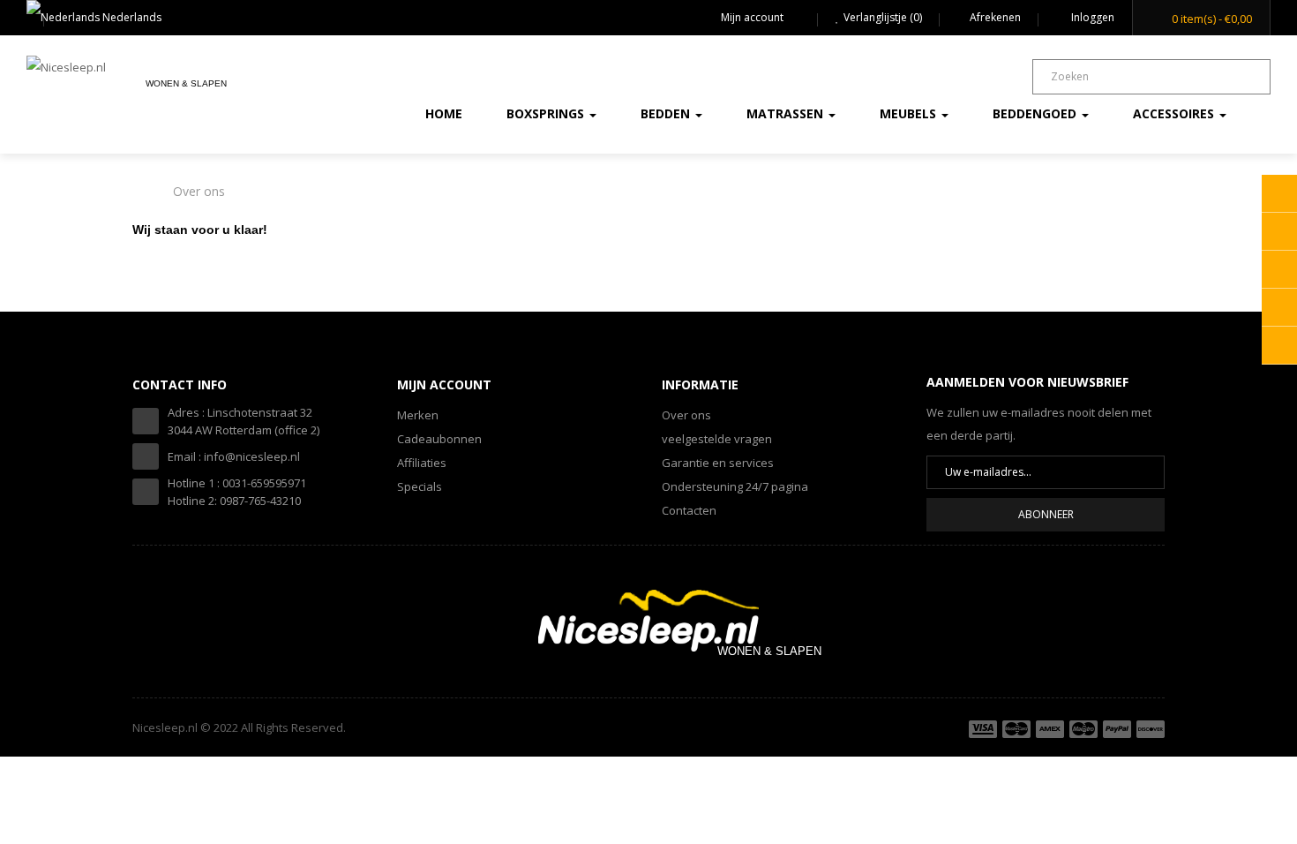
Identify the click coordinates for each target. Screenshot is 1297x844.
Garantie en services (718, 463)
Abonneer (1046, 514)
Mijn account (752, 17)
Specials (419, 486)
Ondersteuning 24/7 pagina (735, 486)
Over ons (199, 191)
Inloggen (1091, 17)
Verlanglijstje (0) (882, 17)
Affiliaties (421, 463)
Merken (418, 415)
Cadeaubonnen (439, 439)
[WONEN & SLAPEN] (648, 621)
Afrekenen (995, 17)
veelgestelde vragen (717, 439)
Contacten (689, 510)
